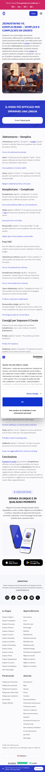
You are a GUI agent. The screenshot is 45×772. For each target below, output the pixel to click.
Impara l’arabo (7, 649)
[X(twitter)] (38, 598)
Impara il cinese (7, 652)
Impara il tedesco (8, 631)
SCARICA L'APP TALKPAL (23, 492)
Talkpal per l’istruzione (10, 682)
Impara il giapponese (9, 659)
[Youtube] (19, 598)
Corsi (25, 621)
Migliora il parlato (29, 659)
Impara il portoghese (9, 666)
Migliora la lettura (29, 663)
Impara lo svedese (8, 642)
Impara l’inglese (7, 617)
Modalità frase (28, 642)
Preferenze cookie (29, 706)
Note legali (27, 738)
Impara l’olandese (8, 638)
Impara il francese (8, 624)
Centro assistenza (29, 699)
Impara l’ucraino (7, 635)
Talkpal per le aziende (9, 685)
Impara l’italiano (8, 628)
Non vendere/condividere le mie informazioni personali (32, 731)
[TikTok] (13, 598)
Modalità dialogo (29, 649)
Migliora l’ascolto (29, 656)
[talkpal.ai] (3, 13)
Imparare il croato (9, 461)
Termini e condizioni (30, 710)
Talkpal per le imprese (9, 689)
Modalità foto (27, 635)
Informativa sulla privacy (31, 703)
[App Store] (11, 562)
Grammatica (27, 617)
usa (5, 212)
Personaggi (27, 628)
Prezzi (25, 692)
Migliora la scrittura (30, 666)
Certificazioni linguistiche (32, 652)
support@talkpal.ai (22, 590)
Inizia (33, 13)
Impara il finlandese (9, 645)
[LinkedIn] (31, 598)
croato (26, 43)
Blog (24, 685)
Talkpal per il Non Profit (10, 692)
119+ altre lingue (8, 670)
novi (12, 451)
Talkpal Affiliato (7, 703)
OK (22, 402)
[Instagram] (7, 598)
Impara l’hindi (7, 656)
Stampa (26, 689)
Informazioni (27, 682)
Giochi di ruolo (28, 624)
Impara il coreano (8, 663)
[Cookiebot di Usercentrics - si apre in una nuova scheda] (32, 357)
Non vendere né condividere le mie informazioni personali (22, 411)
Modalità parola (28, 645)
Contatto (26, 696)
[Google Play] (33, 562)
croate (31, 51)
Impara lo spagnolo (8, 621)
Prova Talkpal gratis (22, 120)
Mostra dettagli (32, 393)
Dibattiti (26, 631)
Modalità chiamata (29, 638)
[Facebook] (25, 598)
